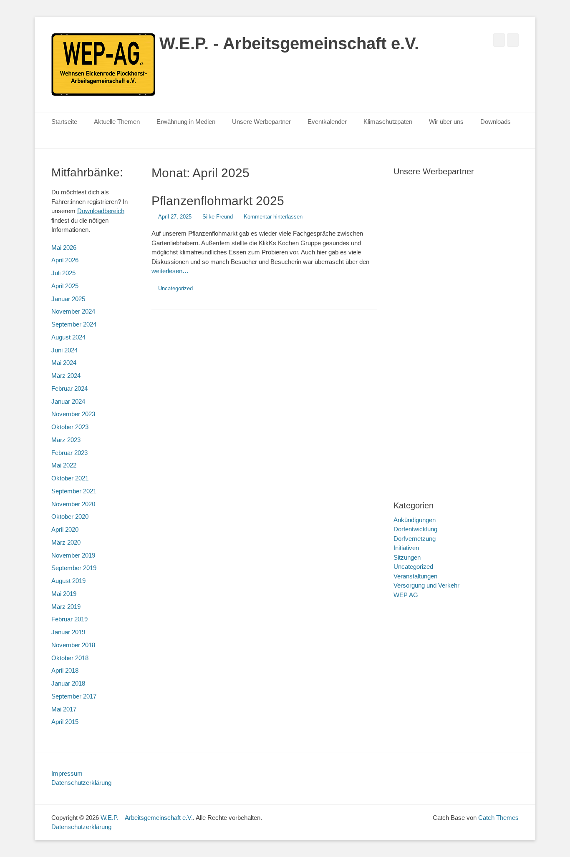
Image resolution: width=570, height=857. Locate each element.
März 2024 (66, 375)
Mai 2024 (63, 362)
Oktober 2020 (69, 516)
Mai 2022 (63, 465)
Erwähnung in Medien (185, 121)
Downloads (495, 121)
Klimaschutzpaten (387, 121)
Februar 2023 (69, 452)
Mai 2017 (63, 709)
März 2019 (66, 606)
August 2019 (68, 580)
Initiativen (406, 547)
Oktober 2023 (69, 426)
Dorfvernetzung (414, 538)
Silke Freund (217, 217)
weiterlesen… (170, 270)
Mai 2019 (63, 593)
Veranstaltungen (415, 576)
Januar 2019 (68, 632)
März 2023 (66, 439)
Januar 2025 (68, 298)
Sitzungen (407, 557)
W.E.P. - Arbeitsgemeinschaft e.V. (289, 43)
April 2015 (64, 721)
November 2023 (73, 413)
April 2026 (64, 260)
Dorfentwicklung (415, 529)
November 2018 (73, 644)
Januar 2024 (68, 401)
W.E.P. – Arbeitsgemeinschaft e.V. (147, 817)
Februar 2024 (69, 388)
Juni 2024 (64, 350)
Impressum (67, 773)
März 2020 (66, 542)
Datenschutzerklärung (81, 782)
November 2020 (73, 504)
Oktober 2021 (69, 478)
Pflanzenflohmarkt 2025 (217, 201)
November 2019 (73, 555)
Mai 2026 (63, 247)
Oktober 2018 (69, 657)
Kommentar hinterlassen (273, 217)
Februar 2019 (69, 619)
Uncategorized (175, 288)
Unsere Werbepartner (261, 121)
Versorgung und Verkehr (426, 585)
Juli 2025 (63, 272)
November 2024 (73, 311)
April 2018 (64, 670)
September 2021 (73, 491)
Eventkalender (327, 121)
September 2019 (73, 567)
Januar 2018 (68, 683)
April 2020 (64, 529)
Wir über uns (446, 121)
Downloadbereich (100, 210)
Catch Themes (498, 817)
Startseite (64, 121)
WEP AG (405, 594)
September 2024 (73, 324)
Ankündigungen (414, 519)
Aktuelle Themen (117, 121)
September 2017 (73, 696)
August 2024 (68, 337)
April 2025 (64, 285)
